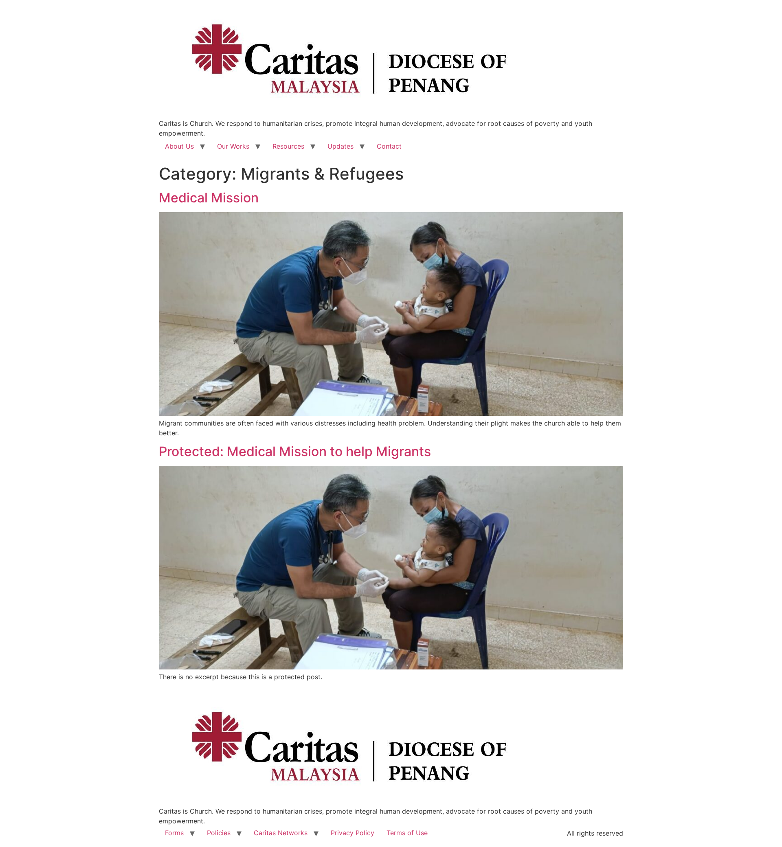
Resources (288, 146)
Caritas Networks (281, 833)
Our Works (233, 146)
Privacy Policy (352, 833)
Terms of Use (407, 833)
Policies (219, 833)
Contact (389, 146)
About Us (179, 146)
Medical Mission (209, 198)
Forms (174, 833)
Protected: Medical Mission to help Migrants (295, 451)
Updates (340, 146)
